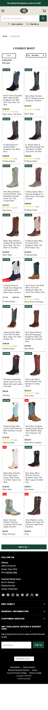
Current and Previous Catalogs (17, 673)
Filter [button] (9, 56)
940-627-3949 (12, 572)
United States (23, 658)
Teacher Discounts (29, 667)
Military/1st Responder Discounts (18, 670)
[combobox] (38, 55)
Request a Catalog (35, 673)
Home (5, 36)
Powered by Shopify (24, 678)
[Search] (43, 18)
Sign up (38, 645)
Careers (34, 670)
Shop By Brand (15, 667)
